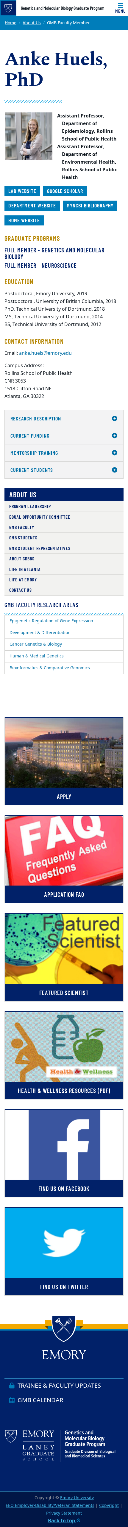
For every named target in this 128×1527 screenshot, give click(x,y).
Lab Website (22, 191)
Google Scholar (65, 191)
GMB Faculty (21, 527)
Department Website (32, 205)
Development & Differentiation (40, 633)
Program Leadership (30, 506)
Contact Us (20, 590)
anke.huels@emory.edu (45, 353)
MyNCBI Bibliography (90, 205)
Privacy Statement (64, 1513)
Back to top (62, 1520)
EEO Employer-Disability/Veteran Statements (50, 1505)
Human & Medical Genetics (37, 656)
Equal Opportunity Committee (39, 517)
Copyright (109, 1505)
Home (10, 23)
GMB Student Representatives (40, 548)
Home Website (24, 220)
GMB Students (23, 537)
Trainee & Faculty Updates (58, 1385)
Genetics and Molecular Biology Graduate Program (62, 8)
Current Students (31, 470)
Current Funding (29, 435)
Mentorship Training (34, 452)
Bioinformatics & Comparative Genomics (50, 668)
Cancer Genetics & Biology (36, 644)
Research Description (35, 418)
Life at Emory (23, 579)
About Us (32, 23)
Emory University (77, 1498)
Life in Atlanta (25, 569)
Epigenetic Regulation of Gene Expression (51, 621)
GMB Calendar (39, 1400)
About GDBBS (22, 558)
